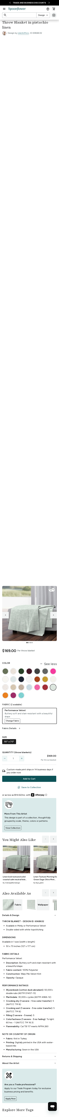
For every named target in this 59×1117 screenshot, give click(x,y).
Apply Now (10, 1099)
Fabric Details (11, 728)
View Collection (12, 828)
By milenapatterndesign (11, 883)
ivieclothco (23, 33)
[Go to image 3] (30, 642)
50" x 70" (9, 741)
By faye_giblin (38, 883)
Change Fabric (12, 721)
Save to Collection (29, 787)
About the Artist (29, 1063)
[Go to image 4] (32, 642)
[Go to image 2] (28, 642)
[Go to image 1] (27, 642)
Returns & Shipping (29, 1056)
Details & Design (29, 915)
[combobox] (43, 15)
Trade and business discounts (29, 3)
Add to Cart (29, 778)
